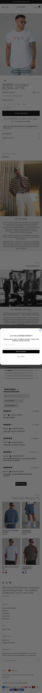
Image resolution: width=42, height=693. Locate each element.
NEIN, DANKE (21, 356)
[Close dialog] (40, 330)
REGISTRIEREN (21, 351)
